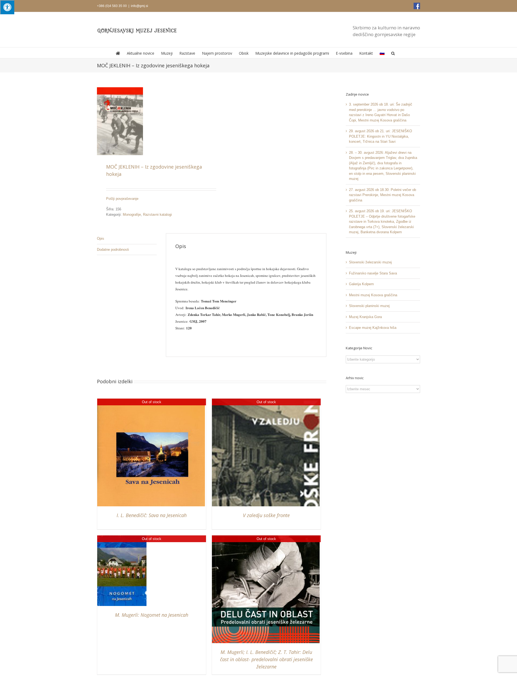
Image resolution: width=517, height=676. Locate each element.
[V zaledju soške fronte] (266, 401)
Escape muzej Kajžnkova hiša (372, 328)
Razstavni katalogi (157, 214)
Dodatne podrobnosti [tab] (113, 250)
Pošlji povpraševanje (122, 199)
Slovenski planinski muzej (369, 306)
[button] (393, 52)
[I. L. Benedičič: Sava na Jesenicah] (151, 401)
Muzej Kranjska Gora (365, 317)
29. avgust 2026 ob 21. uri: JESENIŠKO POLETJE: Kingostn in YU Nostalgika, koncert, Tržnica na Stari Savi (380, 136)
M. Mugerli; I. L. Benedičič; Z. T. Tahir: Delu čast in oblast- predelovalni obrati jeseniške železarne (266, 659)
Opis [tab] (100, 238)
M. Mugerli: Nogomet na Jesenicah (151, 615)
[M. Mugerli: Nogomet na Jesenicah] (121, 538)
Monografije (132, 214)
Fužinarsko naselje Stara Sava (373, 273)
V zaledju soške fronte (266, 515)
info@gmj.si (139, 6)
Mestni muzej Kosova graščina (373, 295)
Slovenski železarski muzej (370, 262)
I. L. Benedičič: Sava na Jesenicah (152, 515)
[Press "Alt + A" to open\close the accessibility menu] (7, 7)
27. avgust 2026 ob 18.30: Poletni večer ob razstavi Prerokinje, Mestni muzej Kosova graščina (382, 195)
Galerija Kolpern (361, 284)
